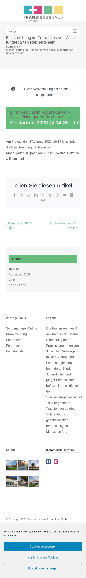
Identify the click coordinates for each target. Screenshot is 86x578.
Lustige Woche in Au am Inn (63, 225)
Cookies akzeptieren (43, 546)
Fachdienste (15, 351)
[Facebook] (48, 461)
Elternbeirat (14, 340)
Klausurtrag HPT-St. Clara (21, 225)
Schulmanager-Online (21, 328)
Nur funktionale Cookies (43, 557)
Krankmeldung (16, 334)
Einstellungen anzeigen (43, 568)
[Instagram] (56, 461)
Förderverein (15, 345)
